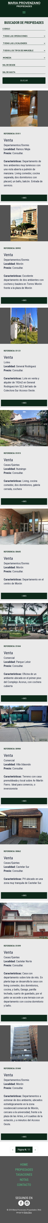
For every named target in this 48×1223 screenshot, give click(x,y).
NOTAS (24, 1180)
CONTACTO (24, 1185)
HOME (24, 1164)
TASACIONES (24, 1174)
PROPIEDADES (24, 1170)
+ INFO (24, 198)
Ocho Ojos (28, 1212)
